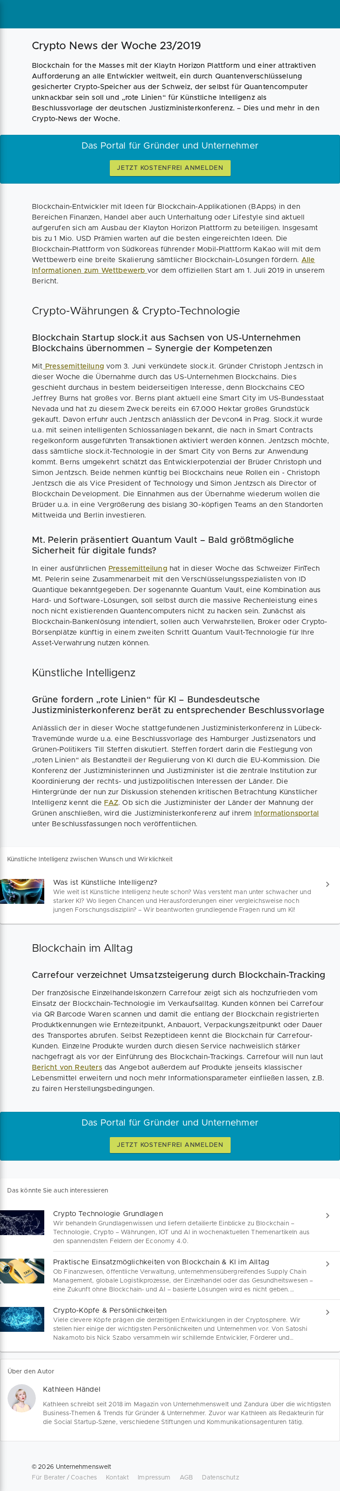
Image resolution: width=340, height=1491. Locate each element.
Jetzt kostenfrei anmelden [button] (170, 168)
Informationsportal (286, 813)
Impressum (154, 1478)
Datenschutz (220, 1478)
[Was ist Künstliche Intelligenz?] (170, 896)
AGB (186, 1478)
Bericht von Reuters (67, 1067)
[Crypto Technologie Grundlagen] (170, 1227)
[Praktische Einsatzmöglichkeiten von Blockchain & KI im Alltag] (170, 1276)
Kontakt (117, 1478)
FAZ (111, 802)
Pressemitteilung (73, 366)
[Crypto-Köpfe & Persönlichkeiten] (170, 1324)
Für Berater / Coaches (64, 1478)
